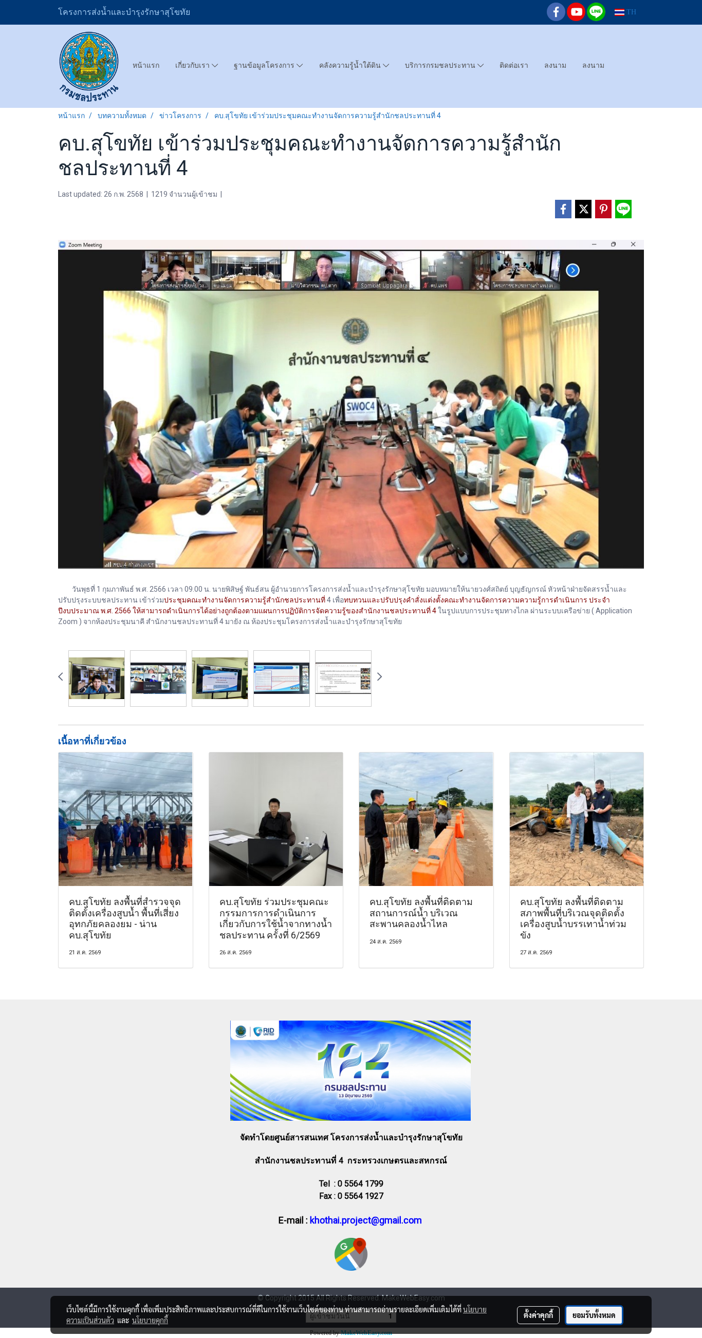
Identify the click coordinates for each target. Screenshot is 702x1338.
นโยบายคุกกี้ (150, 1320)
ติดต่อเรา (514, 65)
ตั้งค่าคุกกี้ (538, 1315)
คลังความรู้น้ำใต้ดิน (351, 65)
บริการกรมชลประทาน (441, 65)
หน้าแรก (146, 65)
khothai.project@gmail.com (366, 1220)
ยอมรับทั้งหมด (594, 1315)
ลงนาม (555, 65)
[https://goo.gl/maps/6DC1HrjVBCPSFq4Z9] (351, 1254)
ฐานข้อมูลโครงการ (265, 65)
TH (630, 12)
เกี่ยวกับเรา (193, 65)
